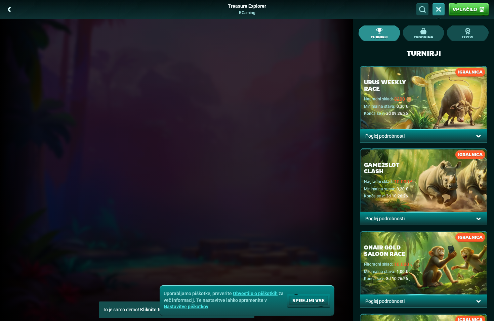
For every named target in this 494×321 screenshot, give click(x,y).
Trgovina (423, 37)
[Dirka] (439, 9)
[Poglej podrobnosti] (478, 136)
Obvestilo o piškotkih (255, 293)
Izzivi (468, 37)
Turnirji (379, 37)
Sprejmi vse (308, 300)
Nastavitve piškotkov (186, 306)
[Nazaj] (9, 9)
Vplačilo (465, 9)
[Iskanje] (422, 9)
